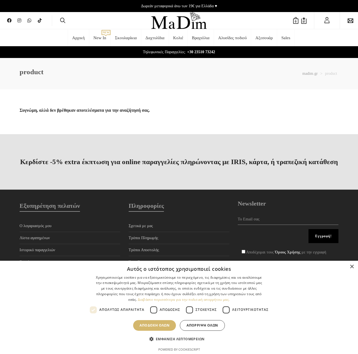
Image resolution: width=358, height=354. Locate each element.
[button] (179, 339)
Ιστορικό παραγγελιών (37, 250)
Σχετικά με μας (141, 226)
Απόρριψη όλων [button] (202, 325)
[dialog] (179, 307)
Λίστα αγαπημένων (35, 238)
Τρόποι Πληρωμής (143, 238)
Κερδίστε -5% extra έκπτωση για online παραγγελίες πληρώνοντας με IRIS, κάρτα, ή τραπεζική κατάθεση (179, 162)
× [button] (352, 267)
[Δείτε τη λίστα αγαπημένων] (303, 20)
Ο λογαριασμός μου (35, 226)
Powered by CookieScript (179, 349)
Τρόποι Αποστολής (144, 250)
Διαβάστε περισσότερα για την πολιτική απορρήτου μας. (184, 299)
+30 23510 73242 (201, 52)
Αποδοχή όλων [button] (154, 325)
